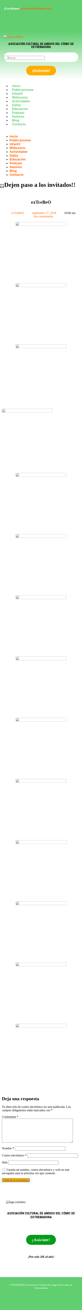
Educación (20, 109)
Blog (15, 120)
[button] (41, 131)
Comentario (10, 1116)
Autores (18, 116)
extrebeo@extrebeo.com (36, 8)
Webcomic (20, 97)
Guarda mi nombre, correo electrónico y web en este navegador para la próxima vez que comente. (35, 1171)
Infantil (17, 93)
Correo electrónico (14, 1155)
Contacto (19, 124)
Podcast (18, 113)
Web (4, 1162)
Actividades (21, 101)
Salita (16, 105)
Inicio (16, 86)
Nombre (8, 1148)
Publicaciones (22, 90)
